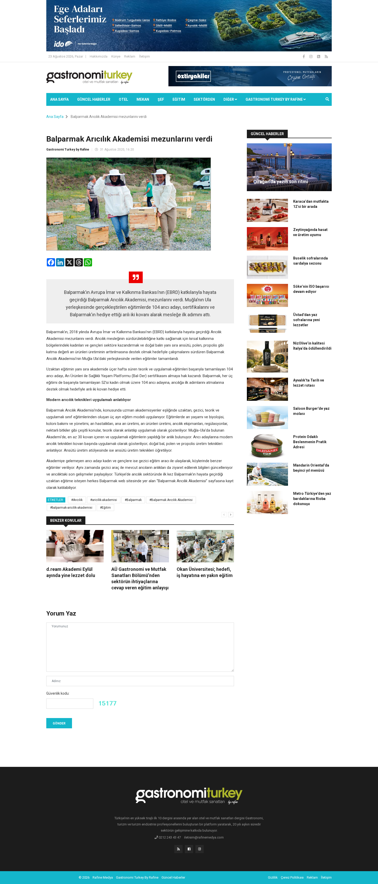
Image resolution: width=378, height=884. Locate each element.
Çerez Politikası (292, 877)
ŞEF (161, 99)
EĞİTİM (179, 99)
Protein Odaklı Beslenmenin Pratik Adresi (310, 442)
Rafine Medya (103, 877)
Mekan (143, 99)
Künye (115, 56)
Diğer (229, 99)
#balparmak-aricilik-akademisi (71, 507)
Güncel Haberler (93, 99)
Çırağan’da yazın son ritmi (280, 181)
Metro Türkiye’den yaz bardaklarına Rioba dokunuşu (312, 498)
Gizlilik (273, 877)
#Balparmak (133, 500)
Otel (123, 99)
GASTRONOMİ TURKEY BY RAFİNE (274, 99)
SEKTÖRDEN (204, 99)
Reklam (129, 56)
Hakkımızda (98, 56)
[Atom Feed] (319, 56)
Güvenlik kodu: (57, 693)
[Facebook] (304, 56)
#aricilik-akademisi (103, 500)
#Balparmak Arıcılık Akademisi (171, 500)
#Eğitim (105, 507)
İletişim (144, 56)
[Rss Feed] (326, 56)
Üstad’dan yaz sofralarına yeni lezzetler (306, 320)
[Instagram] (311, 56)
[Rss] (178, 849)
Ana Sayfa (59, 99)
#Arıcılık (77, 500)
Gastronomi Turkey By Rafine (137, 877)
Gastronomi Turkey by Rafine (67, 149)
